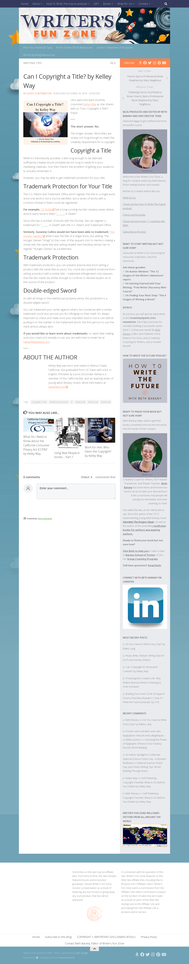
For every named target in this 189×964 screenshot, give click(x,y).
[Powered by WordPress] (37, 958)
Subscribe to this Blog (58, 937)
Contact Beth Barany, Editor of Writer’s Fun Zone (94, 943)
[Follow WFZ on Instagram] (154, 63)
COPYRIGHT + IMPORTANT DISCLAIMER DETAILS (106, 937)
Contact (143, 3)
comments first (105, 477)
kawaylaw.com (56, 387)
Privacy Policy (149, 937)
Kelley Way (89, 104)
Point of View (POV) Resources (74, 47)
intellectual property (58, 402)
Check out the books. (134, 214)
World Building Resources (39, 55)
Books (107, 3)
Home (24, 3)
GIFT (96, 3)
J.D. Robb (46, 209)
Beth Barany (132, 720)
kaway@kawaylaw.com (36, 342)
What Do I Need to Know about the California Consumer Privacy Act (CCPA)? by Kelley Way (36, 445)
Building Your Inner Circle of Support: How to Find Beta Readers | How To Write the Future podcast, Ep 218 (144, 698)
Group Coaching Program (142, 559)
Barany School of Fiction (140, 555)
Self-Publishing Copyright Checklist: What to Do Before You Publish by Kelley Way (144, 782)
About (36, 3)
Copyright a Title (39, 402)
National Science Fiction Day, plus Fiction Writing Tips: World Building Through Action (142, 767)
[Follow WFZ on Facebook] (145, 63)
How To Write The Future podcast (66, 3)
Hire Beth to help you (136, 551)
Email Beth (154, 565)
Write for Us (124, 3)
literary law (93, 402)
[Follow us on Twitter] (149, 63)
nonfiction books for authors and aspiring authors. (144, 530)
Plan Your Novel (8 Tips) (37, 47)
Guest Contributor (39, 93)
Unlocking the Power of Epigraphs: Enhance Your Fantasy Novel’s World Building (145, 743)
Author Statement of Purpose (115, 47)
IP (72, 402)
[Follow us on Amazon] (140, 63)
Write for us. (129, 197)
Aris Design (82, 953)
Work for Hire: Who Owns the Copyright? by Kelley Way (98, 451)
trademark (105, 402)
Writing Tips (32, 63)
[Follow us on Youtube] (164, 63)
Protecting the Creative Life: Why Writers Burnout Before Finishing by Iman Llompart (142, 682)
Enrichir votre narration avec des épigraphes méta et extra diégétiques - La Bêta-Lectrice (144, 735)
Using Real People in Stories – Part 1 (67, 455)
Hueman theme (67, 957)
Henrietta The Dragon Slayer (138, 522)
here (136, 121)
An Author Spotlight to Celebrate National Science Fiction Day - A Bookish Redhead (144, 759)
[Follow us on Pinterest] (159, 63)
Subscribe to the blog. (134, 231)
